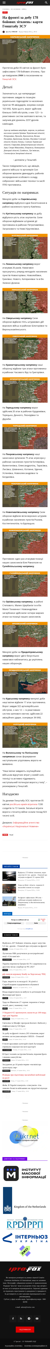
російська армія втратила (23, 804)
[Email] (40, 846)
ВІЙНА (24, 9)
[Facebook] (12, 846)
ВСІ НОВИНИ (15, 9)
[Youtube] (37, 1318)
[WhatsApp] (34, 846)
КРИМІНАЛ (6, 1060)
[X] (23, 846)
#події (11, 834)
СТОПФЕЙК (6, 1091)
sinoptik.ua (29, 929)
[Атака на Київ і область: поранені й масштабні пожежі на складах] (9, 888)
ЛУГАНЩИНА (7, 959)
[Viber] (29, 846)
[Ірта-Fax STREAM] (4, 32)
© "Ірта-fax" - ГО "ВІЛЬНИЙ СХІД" (25, 1341)
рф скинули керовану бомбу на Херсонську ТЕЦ (23, 974)
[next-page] (7, 1096)
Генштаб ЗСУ (9, 79)
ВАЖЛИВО (6, 977)
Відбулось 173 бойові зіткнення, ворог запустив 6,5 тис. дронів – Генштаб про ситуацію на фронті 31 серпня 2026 (32, 875)
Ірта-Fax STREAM (11, 31)
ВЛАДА (5, 998)
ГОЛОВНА (5, 9)
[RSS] (21, 1318)
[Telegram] (18, 846)
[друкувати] (46, 846)
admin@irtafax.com (28, 1307)
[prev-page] (3, 1096)
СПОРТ (5, 970)
